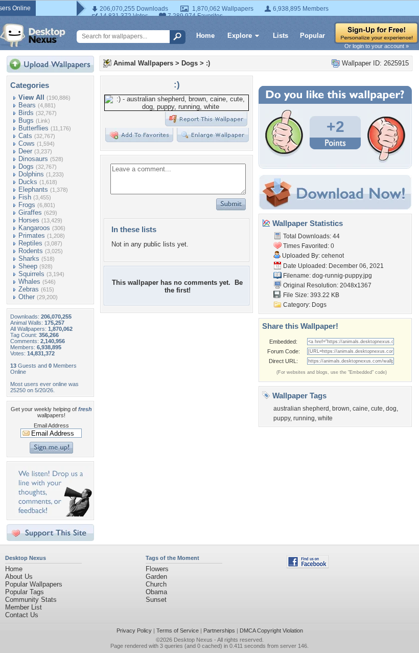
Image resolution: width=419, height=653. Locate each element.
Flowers (157, 569)
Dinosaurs (33, 159)
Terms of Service (177, 630)
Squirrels (31, 274)
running (304, 418)
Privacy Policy (134, 630)
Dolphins (31, 174)
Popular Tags (24, 592)
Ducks (27, 182)
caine (360, 408)
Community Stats (31, 599)
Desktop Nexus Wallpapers (32, 35)
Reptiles (30, 243)
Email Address (51, 425)
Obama (156, 592)
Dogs (26, 166)
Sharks (28, 258)
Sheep (27, 266)
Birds (26, 113)
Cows (26, 143)
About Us (19, 576)
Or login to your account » (376, 46)
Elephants (33, 189)
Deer (25, 151)
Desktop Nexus (193, 640)
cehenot (332, 255)
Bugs (26, 120)
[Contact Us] (53, 514)
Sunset (156, 599)
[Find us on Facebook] (308, 566)
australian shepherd (301, 408)
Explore (239, 35)
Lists (280, 35)
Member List (23, 607)
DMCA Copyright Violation (271, 630)
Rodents (30, 251)
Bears (27, 105)
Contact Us (21, 615)
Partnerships (219, 630)
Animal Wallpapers (143, 63)
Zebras (28, 289)
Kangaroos (34, 228)
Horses (28, 220)
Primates (31, 235)
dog (391, 408)
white (325, 418)
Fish (24, 197)
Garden (156, 576)
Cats (25, 136)
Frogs (26, 205)
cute (377, 408)
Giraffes (30, 212)
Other (26, 297)
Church (156, 584)
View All (31, 97)
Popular (312, 35)
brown (341, 408)
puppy (281, 418)
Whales (29, 281)
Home (205, 35)
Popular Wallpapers (33, 584)
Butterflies (33, 128)
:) (208, 63)
